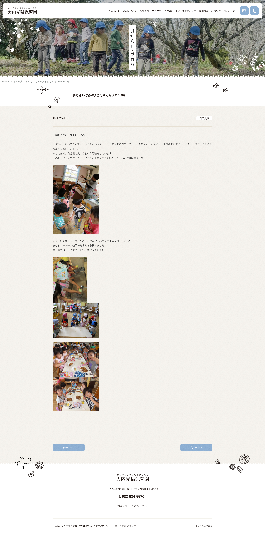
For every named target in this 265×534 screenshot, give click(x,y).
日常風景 (204, 118)
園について (114, 10)
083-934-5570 (133, 496)
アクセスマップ (139, 505)
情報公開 (122, 505)
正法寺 (132, 526)
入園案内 (144, 10)
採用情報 (203, 10)
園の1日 (168, 10)
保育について (129, 10)
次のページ (196, 447)
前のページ (69, 447)
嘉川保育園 (120, 526)
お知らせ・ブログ (220, 10)
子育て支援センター (185, 10)
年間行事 (156, 10)
